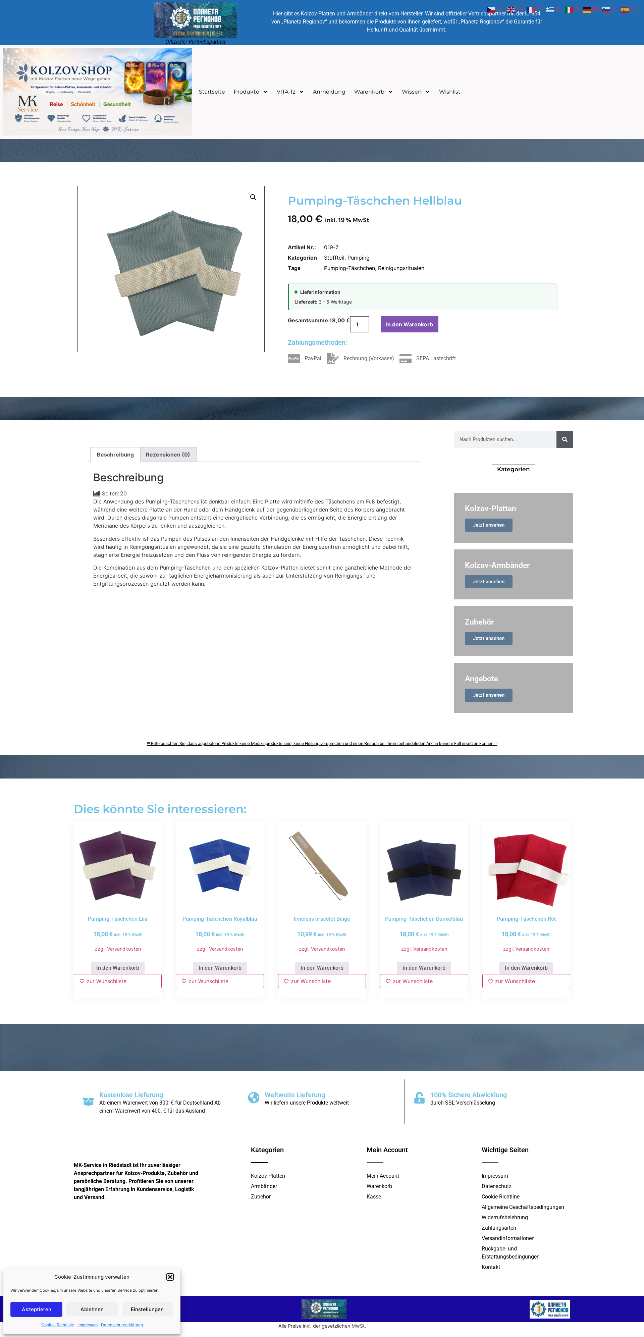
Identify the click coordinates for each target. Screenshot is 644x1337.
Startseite (212, 92)
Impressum (87, 1324)
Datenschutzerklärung (122, 1324)
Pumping (358, 257)
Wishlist (450, 92)
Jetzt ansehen (488, 525)
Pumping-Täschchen (349, 268)
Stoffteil (334, 257)
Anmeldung (329, 92)
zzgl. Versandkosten (118, 949)
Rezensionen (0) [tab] (168, 454)
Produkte (246, 92)
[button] (170, 1277)
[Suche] (564, 439)
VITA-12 (286, 92)
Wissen (412, 92)
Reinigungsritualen (401, 268)
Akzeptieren (36, 1309)
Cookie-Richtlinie (57, 1324)
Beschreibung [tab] (115, 454)
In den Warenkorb (409, 324)
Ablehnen (92, 1309)
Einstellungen (147, 1309)
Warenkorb (369, 92)
